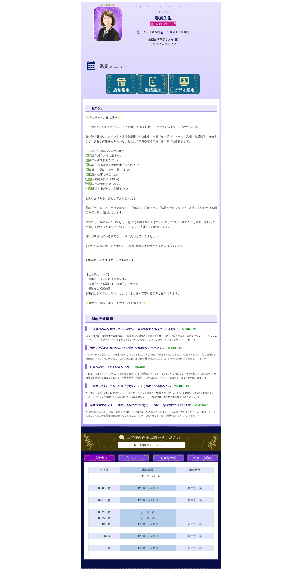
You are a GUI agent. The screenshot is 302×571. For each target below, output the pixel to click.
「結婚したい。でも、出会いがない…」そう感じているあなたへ (130, 386)
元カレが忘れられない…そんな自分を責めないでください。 (128, 348)
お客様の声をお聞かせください (151, 447)
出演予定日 (99, 458)
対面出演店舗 (202, 458)
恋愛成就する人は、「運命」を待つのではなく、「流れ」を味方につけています (140, 405)
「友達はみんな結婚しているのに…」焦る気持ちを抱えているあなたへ (134, 329)
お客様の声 (168, 458)
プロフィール (133, 458)
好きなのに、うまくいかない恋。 (111, 367)
